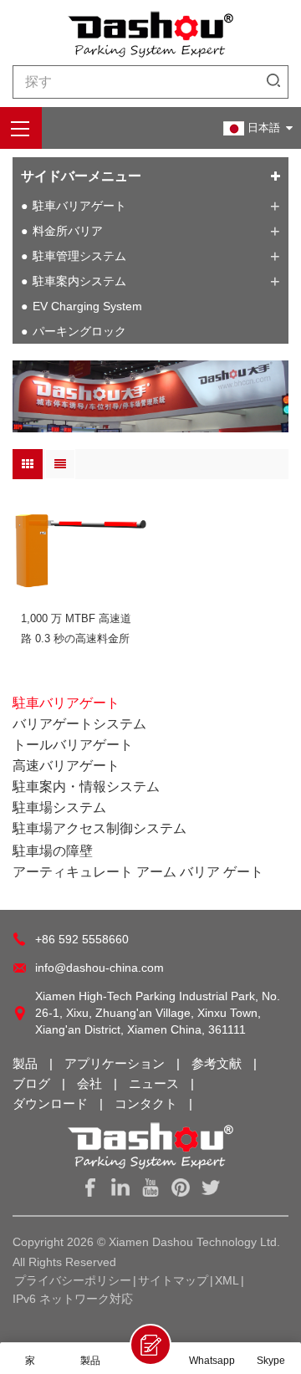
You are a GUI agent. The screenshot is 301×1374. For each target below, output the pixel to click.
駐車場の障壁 (53, 851)
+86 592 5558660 (82, 939)
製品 (27, 1063)
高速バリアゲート (66, 766)
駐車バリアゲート (79, 205)
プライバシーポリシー (72, 1280)
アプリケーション (116, 1063)
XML (227, 1280)
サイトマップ (173, 1280)
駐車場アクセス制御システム (99, 828)
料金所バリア (68, 231)
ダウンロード (52, 1103)
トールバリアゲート (73, 745)
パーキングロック (79, 331)
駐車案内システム (79, 281)
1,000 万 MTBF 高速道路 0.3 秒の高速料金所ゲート (76, 630)
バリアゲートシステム (79, 724)
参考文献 (218, 1063)
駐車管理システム (79, 256)
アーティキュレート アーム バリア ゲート (138, 872)
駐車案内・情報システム (86, 786)
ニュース (155, 1083)
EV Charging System (87, 306)
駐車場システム (59, 807)
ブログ (33, 1083)
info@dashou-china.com (99, 967)
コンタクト (148, 1103)
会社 (91, 1083)
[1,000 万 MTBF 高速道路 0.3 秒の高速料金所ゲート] (79, 550)
